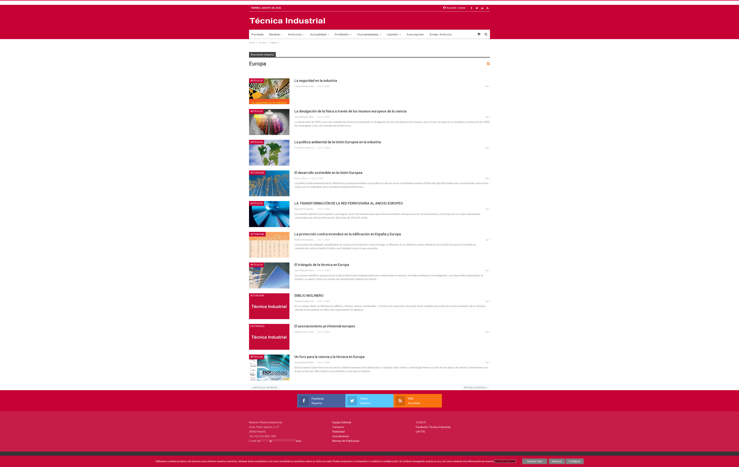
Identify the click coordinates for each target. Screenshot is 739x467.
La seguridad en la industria (315, 81)
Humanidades (368, 34)
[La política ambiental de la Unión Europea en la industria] (269, 153)
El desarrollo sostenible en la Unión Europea (328, 173)
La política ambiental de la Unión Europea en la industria (337, 142)
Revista (274, 34)
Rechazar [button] (557, 461)
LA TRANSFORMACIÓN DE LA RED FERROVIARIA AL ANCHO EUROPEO (348, 203)
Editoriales (257, 326)
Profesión (342, 34)
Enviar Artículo (441, 34)
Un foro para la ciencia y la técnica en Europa (329, 357)
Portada (257, 34)
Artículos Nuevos (475, 387)
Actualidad (318, 34)
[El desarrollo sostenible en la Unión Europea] (269, 183)
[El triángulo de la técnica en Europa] (269, 275)
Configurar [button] (575, 461)
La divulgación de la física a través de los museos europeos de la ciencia (350, 111)
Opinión (392, 34)
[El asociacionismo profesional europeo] (269, 337)
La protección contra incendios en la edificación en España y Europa (347, 234)
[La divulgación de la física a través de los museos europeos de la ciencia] (269, 122)
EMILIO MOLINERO (309, 295)
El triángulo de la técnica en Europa (321, 265)
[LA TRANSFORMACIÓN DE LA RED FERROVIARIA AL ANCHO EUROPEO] (269, 214)
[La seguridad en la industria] (269, 91)
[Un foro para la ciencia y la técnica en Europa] (269, 367)
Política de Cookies (505, 461)
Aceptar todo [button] (534, 461)
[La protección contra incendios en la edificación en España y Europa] (269, 245)
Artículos (295, 34)
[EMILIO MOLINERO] (269, 306)
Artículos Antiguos (265, 387)
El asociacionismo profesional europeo (324, 326)
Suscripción (415, 34)
